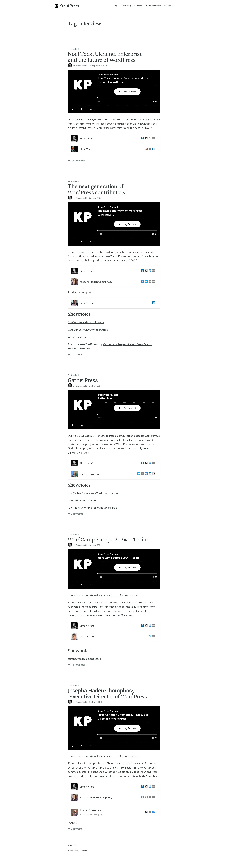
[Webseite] (149, 812)
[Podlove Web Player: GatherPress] (114, 409)
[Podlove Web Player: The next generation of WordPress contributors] (114, 224)
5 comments (77, 513)
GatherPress (83, 380)
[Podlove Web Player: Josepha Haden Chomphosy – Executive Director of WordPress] (114, 728)
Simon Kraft (81, 65)
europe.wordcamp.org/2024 (84, 658)
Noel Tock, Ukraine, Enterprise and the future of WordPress (105, 57)
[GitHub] (146, 138)
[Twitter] (146, 282)
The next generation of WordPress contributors (96, 189)
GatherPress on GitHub (82, 500)
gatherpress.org (77, 336)
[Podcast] (153, 282)
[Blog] (149, 282)
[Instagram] (146, 149)
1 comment (76, 354)
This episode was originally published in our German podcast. (104, 595)
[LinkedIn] (142, 138)
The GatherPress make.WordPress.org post (93, 493)
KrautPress (69, 5)
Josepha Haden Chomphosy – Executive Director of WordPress (107, 693)
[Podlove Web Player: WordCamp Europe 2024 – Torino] (114, 569)
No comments (78, 160)
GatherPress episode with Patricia (88, 329)
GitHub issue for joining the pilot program (93, 507)
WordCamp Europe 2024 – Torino (108, 540)
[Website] (153, 138)
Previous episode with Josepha (86, 322)
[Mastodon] (149, 138)
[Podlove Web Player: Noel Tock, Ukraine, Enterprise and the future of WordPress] (114, 91)
